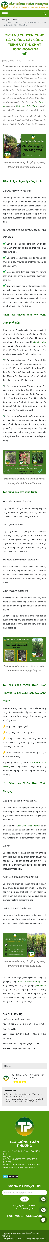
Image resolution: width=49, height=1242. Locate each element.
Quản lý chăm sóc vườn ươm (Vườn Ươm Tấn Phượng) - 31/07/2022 (24, 1095)
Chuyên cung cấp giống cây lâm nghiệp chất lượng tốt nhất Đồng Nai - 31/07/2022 (25, 1100)
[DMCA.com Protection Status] (10, 1176)
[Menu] (5, 13)
